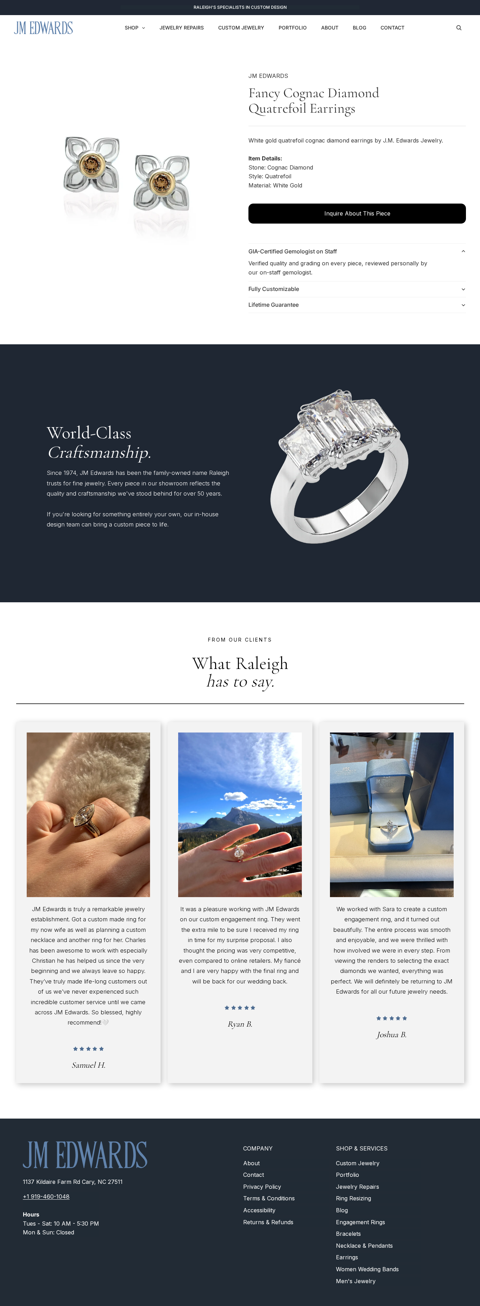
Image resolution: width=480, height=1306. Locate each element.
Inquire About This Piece (357, 213)
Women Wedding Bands (367, 1269)
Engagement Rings (360, 1221)
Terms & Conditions (269, 1198)
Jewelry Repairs (357, 1186)
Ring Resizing (353, 1198)
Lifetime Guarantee (273, 304)
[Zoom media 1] (123, 171)
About (251, 1162)
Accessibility (259, 1210)
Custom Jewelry (358, 1162)
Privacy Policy (262, 1186)
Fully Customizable (273, 288)
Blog (342, 1210)
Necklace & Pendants (364, 1245)
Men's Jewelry (356, 1280)
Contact (253, 1174)
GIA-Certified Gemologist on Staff (292, 251)
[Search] (459, 27)
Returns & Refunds (268, 1221)
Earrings (347, 1257)
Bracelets (348, 1233)
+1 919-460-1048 (46, 1196)
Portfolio (347, 1174)
